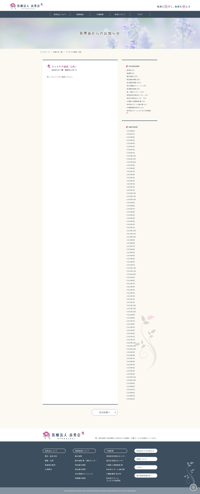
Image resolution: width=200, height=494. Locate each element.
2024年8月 (131, 206)
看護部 (129, 73)
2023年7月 (131, 246)
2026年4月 (131, 143)
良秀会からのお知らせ (145, 451)
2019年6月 (131, 393)
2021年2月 (131, 336)
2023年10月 (131, 237)
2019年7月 (131, 389)
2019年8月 (131, 386)
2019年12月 (131, 377)
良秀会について (60, 14)
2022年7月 (131, 284)
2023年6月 (131, 249)
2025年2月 (131, 187)
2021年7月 (131, 321)
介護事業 (100, 14)
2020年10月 (131, 349)
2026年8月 (131, 131)
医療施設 (80, 14)
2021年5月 (131, 327)
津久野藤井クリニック (135, 86)
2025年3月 (131, 184)
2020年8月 (131, 355)
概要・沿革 (49, 460)
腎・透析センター (133, 92)
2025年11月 (131, 159)
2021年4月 (131, 330)
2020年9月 (131, 352)
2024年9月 (131, 203)
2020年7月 (131, 358)
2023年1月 (131, 265)
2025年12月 (131, 156)
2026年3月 (131, 146)
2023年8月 (131, 243)
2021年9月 (131, 315)
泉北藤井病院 (131, 83)
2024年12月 (131, 193)
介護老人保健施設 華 (134, 101)
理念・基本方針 (51, 456)
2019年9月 (131, 383)
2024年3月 (131, 221)
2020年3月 (131, 371)
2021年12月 (131, 305)
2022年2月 (131, 299)
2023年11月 (131, 234)
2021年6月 (131, 324)
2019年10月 (131, 380)
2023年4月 (131, 255)
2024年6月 (131, 212)
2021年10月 (131, 312)
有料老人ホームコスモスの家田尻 (113, 479)
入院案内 (48, 469)
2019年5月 (131, 396)
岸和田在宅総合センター (135, 95)
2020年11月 (131, 346)
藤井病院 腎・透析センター (86, 460)
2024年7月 (131, 209)
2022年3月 (131, 296)
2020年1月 (131, 374)
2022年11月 (131, 271)
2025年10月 (131, 162)
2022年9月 (131, 277)
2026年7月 (131, 134)
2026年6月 (131, 137)
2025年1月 (131, 190)
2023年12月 (131, 231)
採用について (120, 14)
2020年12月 (131, 343)
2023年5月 (131, 252)
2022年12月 (131, 268)
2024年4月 (131, 218)
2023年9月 (131, 240)
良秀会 (129, 70)
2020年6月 (131, 361)
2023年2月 (131, 262)
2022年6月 (131, 287)
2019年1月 (131, 399)
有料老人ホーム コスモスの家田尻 (139, 111)
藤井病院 (130, 76)
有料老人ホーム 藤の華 (135, 104)
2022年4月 (131, 293)
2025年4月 (131, 181)
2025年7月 (131, 171)
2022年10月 (131, 274)
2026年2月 (131, 150)
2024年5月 (131, 215)
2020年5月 (131, 365)
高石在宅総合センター (135, 98)
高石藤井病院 (131, 79)
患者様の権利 (50, 465)
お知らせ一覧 (57, 52)
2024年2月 (131, 224)
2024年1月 (131, 227)
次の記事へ (104, 412)
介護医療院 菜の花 (133, 107)
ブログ (140, 14)
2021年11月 (131, 308)
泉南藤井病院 (131, 89)
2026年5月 (131, 140)
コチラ (56, 77)
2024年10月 (131, 199)
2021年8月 (131, 318)
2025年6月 (131, 174)
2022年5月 (131, 290)
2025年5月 (131, 178)
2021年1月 (131, 340)
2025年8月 (131, 168)
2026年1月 (131, 153)
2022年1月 (131, 302)
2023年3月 (131, 259)
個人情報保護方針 (143, 475)
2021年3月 (131, 333)
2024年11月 (131, 196)
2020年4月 (131, 368)
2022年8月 (131, 280)
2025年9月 (131, 165)
